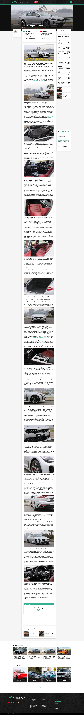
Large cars (30, 23)
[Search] (71, 2)
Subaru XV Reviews (33, 700)
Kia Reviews (43, 704)
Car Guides (57, 699)
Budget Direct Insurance (63, 140)
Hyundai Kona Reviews (33, 704)
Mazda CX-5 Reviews (33, 706)
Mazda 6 (39, 116)
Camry (50, 117)
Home (22, 23)
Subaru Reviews (43, 706)
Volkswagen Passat (49, 116)
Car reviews (26, 23)
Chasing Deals (65, 2)
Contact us (57, 705)
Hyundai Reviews (43, 705)
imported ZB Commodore (38, 337)
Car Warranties (58, 701)
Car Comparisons (56, 2)
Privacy (56, 708)
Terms (56, 706)
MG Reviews (43, 699)
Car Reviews (43, 2)
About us (56, 703)
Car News (49, 2)
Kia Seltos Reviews (33, 699)
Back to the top (42, 687)
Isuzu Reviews (43, 707)
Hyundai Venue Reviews (33, 705)
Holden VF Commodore (38, 80)
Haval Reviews (43, 700)
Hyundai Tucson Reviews (33, 707)
